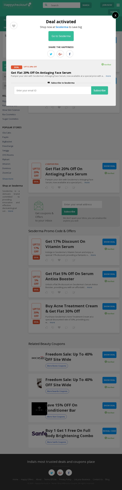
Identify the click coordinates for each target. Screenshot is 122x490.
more (108, 76)
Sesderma (62, 27)
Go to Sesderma (61, 36)
